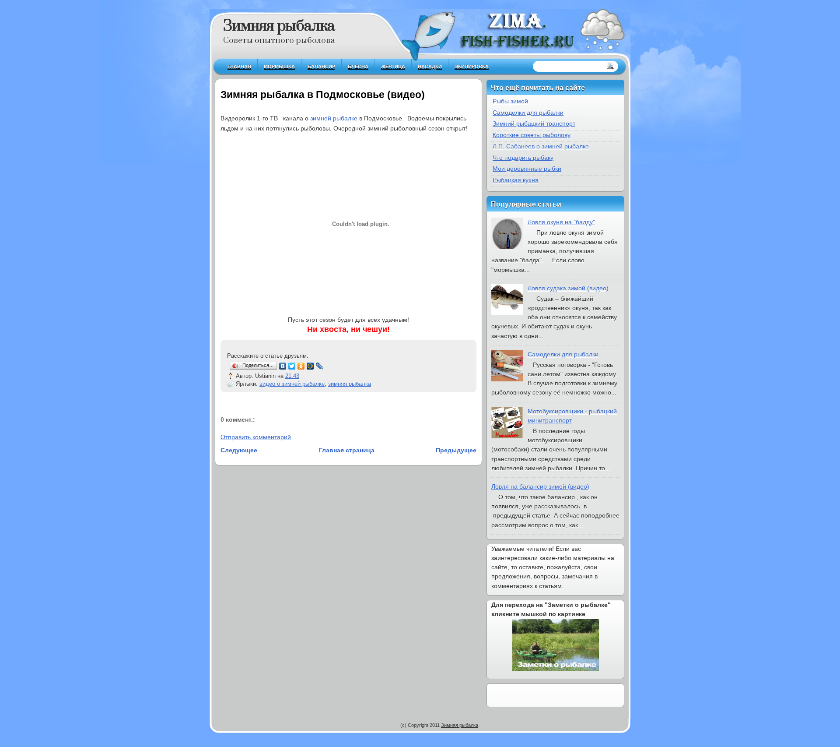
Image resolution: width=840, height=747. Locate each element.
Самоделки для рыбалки (528, 112)
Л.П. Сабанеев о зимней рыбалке (541, 146)
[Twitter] (292, 366)
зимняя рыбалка (349, 384)
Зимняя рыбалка (279, 26)
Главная (239, 66)
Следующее (238, 450)
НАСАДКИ (430, 66)
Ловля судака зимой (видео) (568, 288)
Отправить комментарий (255, 436)
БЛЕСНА (358, 66)
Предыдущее (456, 450)
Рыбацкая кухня (516, 179)
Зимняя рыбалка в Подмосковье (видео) (322, 94)
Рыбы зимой (510, 101)
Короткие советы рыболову (531, 134)
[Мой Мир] (310, 366)
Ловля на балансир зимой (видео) (540, 486)
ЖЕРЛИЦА (393, 66)
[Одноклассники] (301, 366)
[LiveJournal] (319, 366)
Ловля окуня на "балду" (561, 222)
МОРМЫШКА (279, 66)
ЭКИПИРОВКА (472, 66)
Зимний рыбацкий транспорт (534, 123)
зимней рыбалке (333, 118)
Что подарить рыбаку (523, 157)
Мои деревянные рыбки (527, 168)
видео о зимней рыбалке (292, 384)
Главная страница (346, 450)
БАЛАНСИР (321, 66)
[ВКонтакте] (282, 366)
